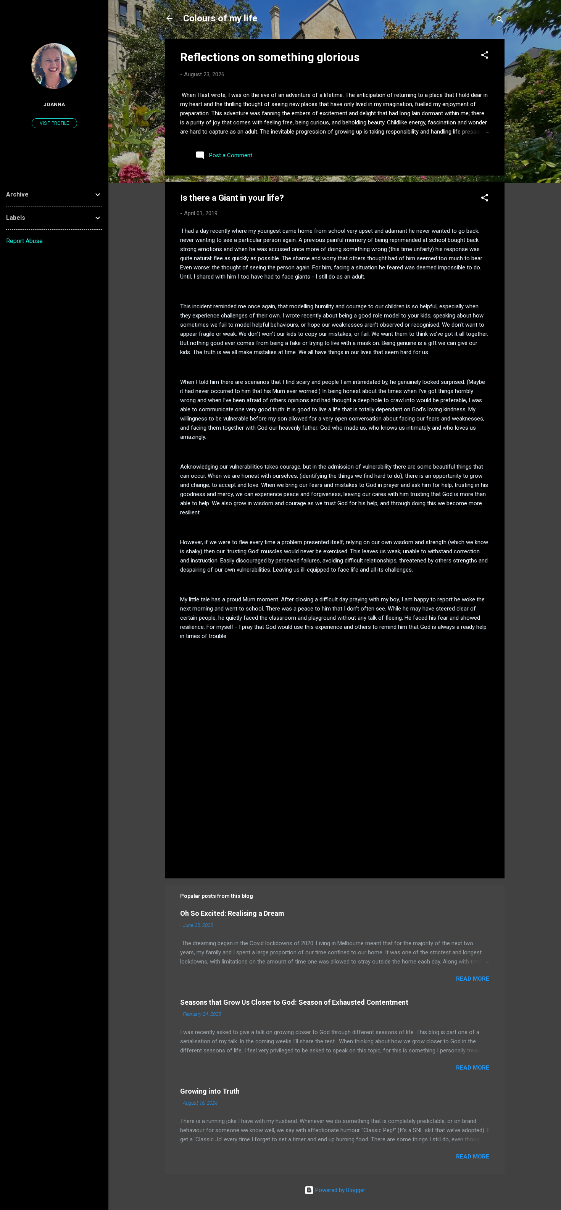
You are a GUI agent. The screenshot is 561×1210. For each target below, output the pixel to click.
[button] (484, 56)
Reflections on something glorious (269, 57)
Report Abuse (24, 241)
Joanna (54, 104)
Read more (472, 978)
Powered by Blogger (339, 1190)
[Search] (500, 20)
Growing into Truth (210, 1091)
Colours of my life (220, 18)
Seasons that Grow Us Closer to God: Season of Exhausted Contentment (294, 1002)
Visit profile (54, 123)
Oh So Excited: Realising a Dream (232, 913)
